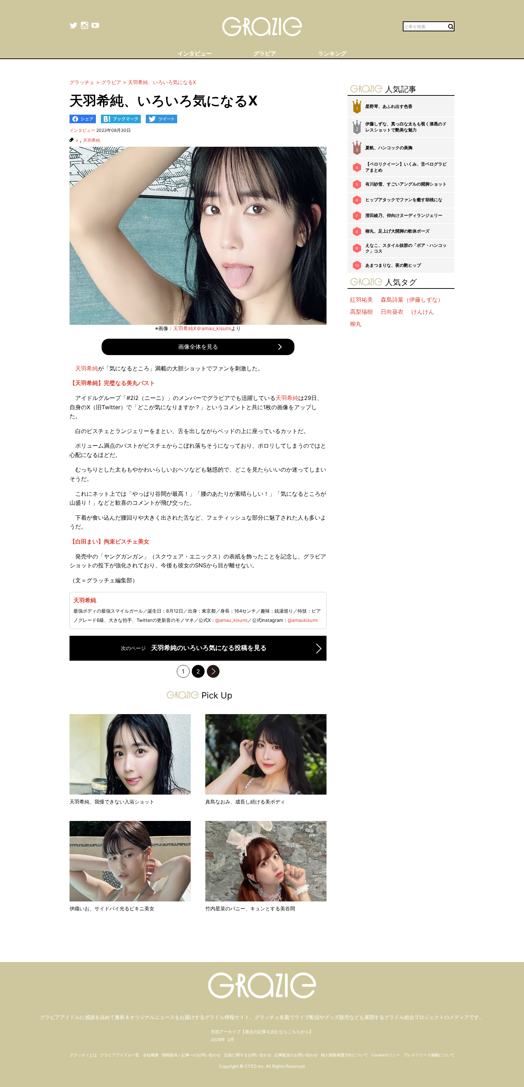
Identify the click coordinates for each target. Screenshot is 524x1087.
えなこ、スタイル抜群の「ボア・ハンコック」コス (406, 248)
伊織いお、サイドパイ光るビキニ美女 (112, 908)
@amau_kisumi (231, 620)
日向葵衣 (392, 311)
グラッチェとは (83, 1054)
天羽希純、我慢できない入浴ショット (112, 802)
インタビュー (82, 130)
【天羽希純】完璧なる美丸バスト (112, 382)
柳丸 (355, 323)
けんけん (422, 311)
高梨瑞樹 (361, 311)
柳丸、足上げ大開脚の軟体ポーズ (397, 231)
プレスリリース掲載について (429, 1054)
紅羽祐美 (361, 299)
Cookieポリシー (385, 1054)
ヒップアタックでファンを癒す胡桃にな (403, 199)
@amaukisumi (303, 620)
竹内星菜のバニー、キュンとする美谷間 (250, 908)
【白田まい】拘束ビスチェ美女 (109, 541)
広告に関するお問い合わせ (247, 1054)
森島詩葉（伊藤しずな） (412, 299)
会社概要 (151, 1054)
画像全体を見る (198, 346)
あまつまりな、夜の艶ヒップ (393, 265)
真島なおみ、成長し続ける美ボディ (245, 802)
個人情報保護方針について (344, 1054)
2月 (230, 1039)
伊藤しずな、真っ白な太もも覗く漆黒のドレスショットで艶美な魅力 (406, 126)
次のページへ (213, 671)
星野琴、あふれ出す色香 (388, 106)
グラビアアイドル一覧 (119, 1054)
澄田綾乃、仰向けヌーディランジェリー (403, 215)
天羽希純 (91, 140)
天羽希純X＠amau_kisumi (202, 328)
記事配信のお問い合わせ (296, 1054)
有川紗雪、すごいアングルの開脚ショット (406, 184)
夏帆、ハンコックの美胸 (388, 147)
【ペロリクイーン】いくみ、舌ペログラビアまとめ (406, 167)
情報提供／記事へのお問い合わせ (191, 1054)
